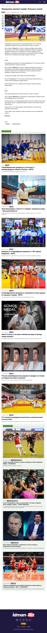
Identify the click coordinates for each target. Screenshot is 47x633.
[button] (2, 15)
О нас (18, 626)
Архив (28, 626)
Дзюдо (3, 12)
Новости (8, 12)
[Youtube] (17, 619)
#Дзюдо (8, 124)
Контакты (23, 626)
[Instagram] (26, 619)
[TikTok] (29, 619)
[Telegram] (23, 619)
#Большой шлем (16, 124)
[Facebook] (20, 619)
